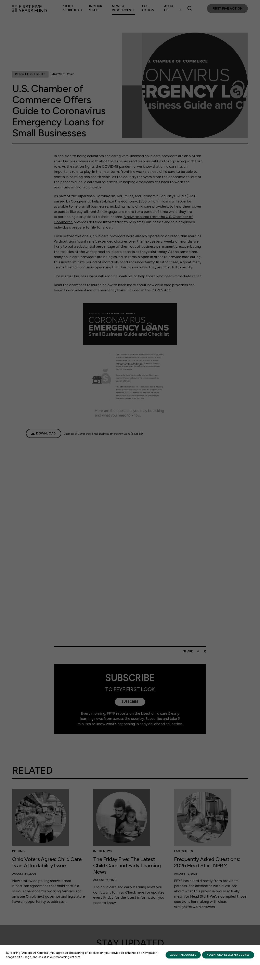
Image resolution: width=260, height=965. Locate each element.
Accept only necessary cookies (228, 954)
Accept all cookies (183, 954)
